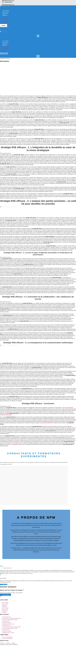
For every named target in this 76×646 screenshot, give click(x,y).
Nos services (5, 12)
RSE (25, 100)
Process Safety (5, 621)
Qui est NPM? (5, 10)
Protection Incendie (6, 622)
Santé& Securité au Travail (8, 624)
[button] (38, 17)
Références (5, 13)
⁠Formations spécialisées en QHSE (9, 619)
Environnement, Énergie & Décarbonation (11, 618)
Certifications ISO (6, 616)
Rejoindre (4, 15)
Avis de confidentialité (7, 637)
